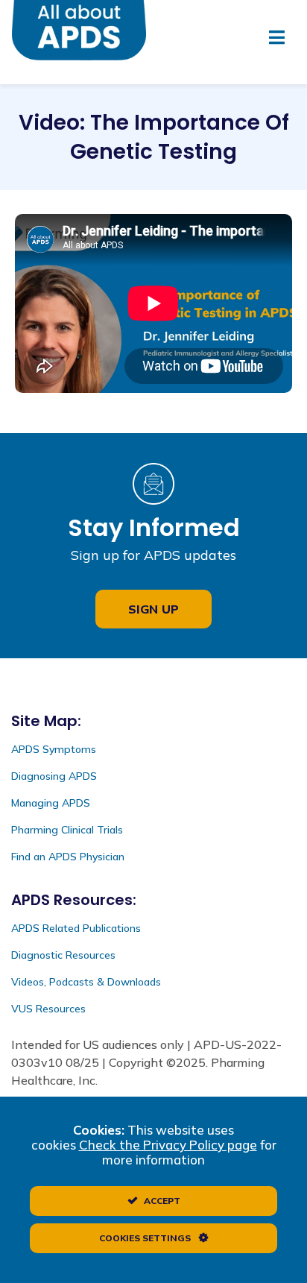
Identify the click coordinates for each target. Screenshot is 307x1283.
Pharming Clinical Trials (67, 829)
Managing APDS (50, 803)
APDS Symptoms (53, 749)
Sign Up (153, 609)
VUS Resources (48, 1008)
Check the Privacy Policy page (168, 1145)
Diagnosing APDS (54, 776)
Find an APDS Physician (67, 856)
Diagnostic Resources (63, 955)
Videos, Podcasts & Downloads (86, 982)
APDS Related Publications (76, 928)
